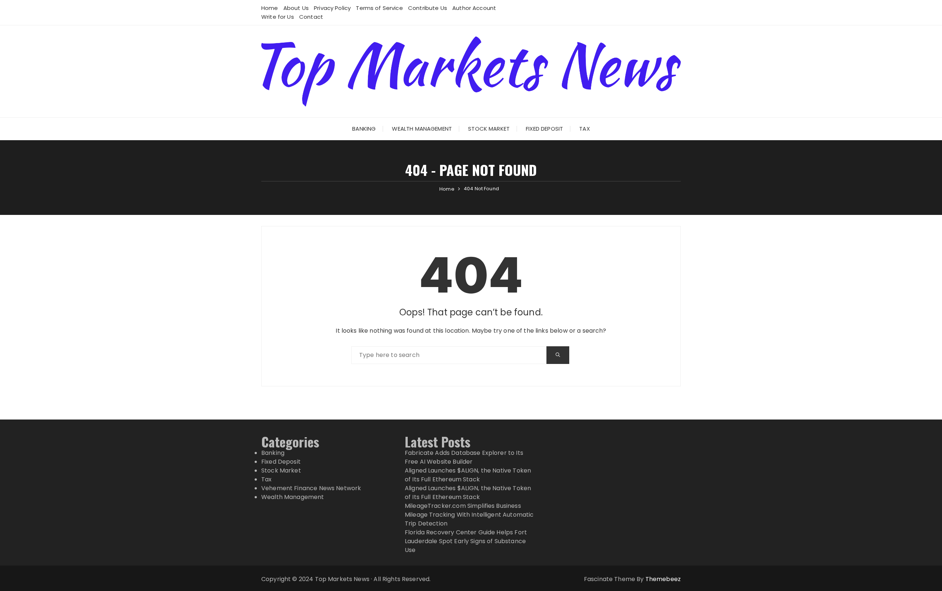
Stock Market (489, 128)
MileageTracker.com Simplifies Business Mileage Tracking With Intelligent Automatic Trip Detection (469, 515)
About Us (296, 8)
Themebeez (663, 579)
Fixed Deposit (544, 128)
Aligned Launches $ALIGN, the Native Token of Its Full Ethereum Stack (468, 475)
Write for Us (277, 17)
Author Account (474, 8)
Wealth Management (422, 128)
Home (269, 8)
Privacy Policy (332, 8)
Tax (584, 128)
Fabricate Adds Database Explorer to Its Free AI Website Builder (464, 457)
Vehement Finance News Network (311, 488)
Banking (364, 128)
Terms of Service (379, 8)
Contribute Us (427, 8)
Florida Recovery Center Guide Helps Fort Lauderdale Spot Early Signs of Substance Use (466, 541)
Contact (311, 17)
